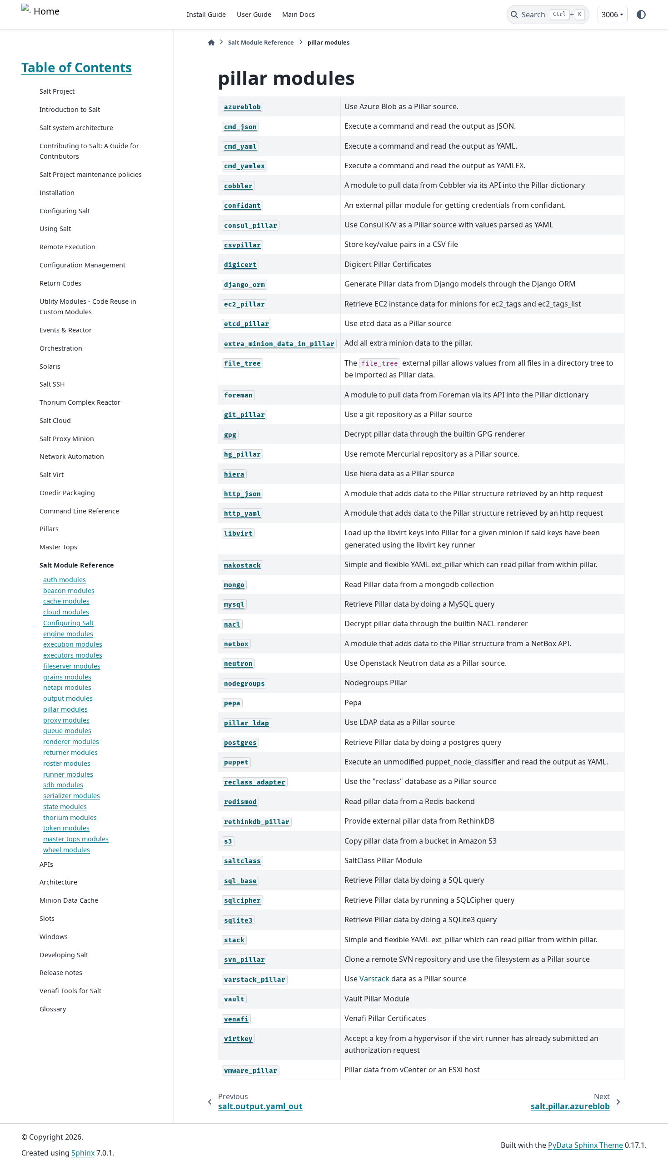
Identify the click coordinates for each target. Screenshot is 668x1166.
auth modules (64, 579)
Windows (54, 936)
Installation (57, 192)
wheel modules (66, 849)
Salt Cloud (55, 420)
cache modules (66, 601)
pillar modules (65, 709)
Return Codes (60, 282)
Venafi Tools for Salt (70, 990)
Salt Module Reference (77, 565)
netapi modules (67, 687)
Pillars (49, 528)
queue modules (67, 730)
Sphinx (83, 1153)
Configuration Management (82, 265)
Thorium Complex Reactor (80, 402)
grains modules (67, 676)
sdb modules (63, 784)
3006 (610, 15)
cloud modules (66, 612)
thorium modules (70, 817)
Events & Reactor (66, 330)
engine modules (68, 633)
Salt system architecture (76, 127)
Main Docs (298, 14)
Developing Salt (64, 954)
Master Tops (58, 547)
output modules (68, 698)
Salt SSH (52, 384)
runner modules (68, 773)
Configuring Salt (65, 210)
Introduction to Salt (70, 109)
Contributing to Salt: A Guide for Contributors (89, 151)
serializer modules (71, 795)
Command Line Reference (79, 510)
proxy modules (66, 719)
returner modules (70, 752)
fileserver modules (71, 666)
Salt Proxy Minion (67, 438)
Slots (47, 918)
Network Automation (72, 456)
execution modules (72, 644)
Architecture (58, 882)
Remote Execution (67, 246)
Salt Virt (52, 474)
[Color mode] (641, 14)
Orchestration (61, 347)
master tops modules (76, 838)
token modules (66, 828)
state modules (65, 806)
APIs (46, 863)
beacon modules (69, 590)
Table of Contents (76, 67)
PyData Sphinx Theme (585, 1145)
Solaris (50, 366)
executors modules (72, 655)
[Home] (211, 42)
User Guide (254, 14)
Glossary (53, 1008)
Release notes (61, 972)
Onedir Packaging (67, 492)
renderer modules (71, 741)
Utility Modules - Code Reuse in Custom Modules (88, 306)
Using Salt (55, 228)
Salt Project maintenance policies (91, 174)
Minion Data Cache (69, 900)
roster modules (66, 763)
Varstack (374, 979)
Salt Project (57, 91)
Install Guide (206, 14)
